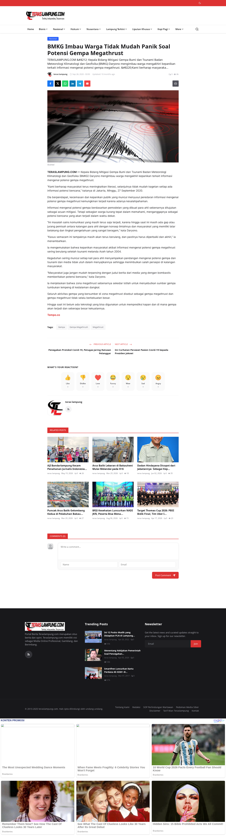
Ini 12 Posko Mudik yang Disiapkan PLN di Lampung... (119, 634)
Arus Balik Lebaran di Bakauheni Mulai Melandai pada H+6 (112, 467)
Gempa (61, 327)
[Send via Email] (87, 83)
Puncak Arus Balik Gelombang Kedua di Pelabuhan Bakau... (66, 512)
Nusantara (93, 29)
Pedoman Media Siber (187, 707)
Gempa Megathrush (79, 327)
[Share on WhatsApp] (65, 83)
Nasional (58, 29)
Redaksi (136, 707)
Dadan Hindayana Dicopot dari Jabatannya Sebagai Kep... (156, 467)
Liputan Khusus (141, 29)
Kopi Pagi (163, 29)
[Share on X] (58, 83)
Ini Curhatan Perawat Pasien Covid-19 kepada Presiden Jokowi (141, 351)
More (178, 29)
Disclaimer (154, 710)
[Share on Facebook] (50, 83)
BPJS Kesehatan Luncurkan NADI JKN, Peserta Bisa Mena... (112, 512)
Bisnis (42, 29)
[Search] (197, 29)
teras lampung (73, 401)
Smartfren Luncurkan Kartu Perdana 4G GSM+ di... (118, 670)
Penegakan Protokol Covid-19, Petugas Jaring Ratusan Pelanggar (79, 351)
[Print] (175, 83)
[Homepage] (45, 15)
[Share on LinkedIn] (72, 83)
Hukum (75, 29)
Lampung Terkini (115, 29)
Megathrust (98, 327)
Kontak (195, 710)
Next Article (121, 344)
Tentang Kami (122, 707)
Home (30, 29)
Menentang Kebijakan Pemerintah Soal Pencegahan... (122, 652)
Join (196, 643)
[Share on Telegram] (80, 83)
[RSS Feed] (68, 409)
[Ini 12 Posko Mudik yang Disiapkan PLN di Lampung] (93, 637)
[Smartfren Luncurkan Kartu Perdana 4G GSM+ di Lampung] (93, 673)
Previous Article (102, 344)
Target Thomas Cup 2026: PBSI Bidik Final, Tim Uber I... (155, 512)
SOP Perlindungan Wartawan (158, 707)
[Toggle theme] (199, 3)
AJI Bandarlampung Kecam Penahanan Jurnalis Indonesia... (67, 467)
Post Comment (163, 575)
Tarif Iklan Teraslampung (176, 710)
